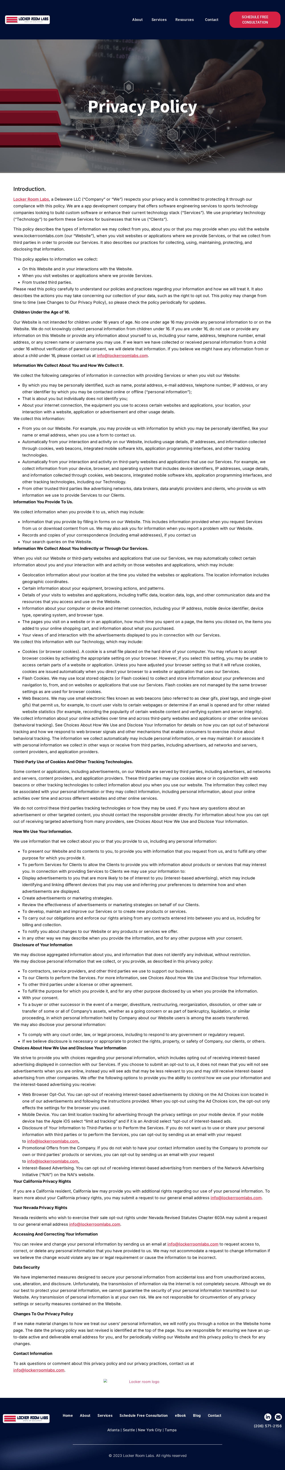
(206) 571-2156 (268, 1426)
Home (68, 1415)
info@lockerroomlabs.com (122, 355)
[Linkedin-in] (267, 1417)
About (137, 20)
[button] (185, 20)
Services (159, 20)
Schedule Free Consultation (144, 1415)
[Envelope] (278, 1417)
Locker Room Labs (31, 199)
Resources (184, 20)
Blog (197, 1415)
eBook (180, 1415)
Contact (211, 20)
